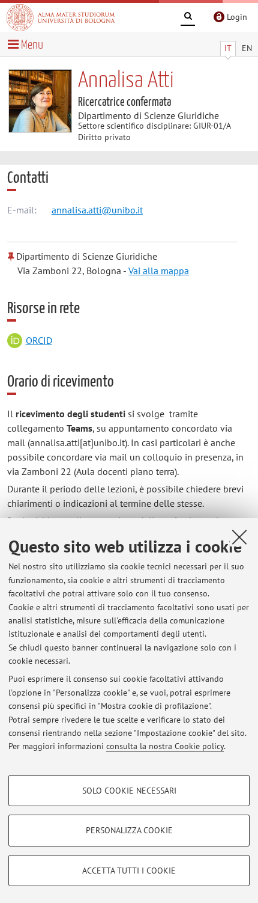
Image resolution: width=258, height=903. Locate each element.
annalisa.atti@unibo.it (97, 210)
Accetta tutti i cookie (129, 870)
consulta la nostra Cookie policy (165, 746)
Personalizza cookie (129, 830)
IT (228, 48)
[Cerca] (188, 18)
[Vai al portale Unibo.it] (60, 17)
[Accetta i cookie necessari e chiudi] (239, 536)
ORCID (39, 340)
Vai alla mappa (158, 271)
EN (247, 48)
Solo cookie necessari (129, 790)
